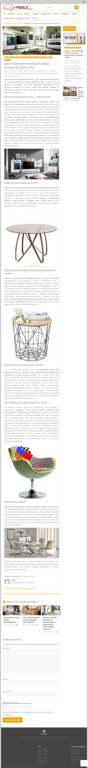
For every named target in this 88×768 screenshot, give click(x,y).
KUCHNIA (18, 57)
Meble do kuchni (42, 760)
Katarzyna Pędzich (69, 63)
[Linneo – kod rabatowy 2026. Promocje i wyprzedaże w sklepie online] (74, 34)
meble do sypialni (39, 73)
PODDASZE (36, 57)
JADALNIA (12, 57)
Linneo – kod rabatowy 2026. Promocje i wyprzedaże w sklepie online (73, 54)
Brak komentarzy (31, 71)
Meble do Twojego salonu (42, 754)
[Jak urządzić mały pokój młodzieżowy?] (12, 607)
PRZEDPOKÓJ (43, 57)
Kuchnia (27, 14)
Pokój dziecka (46, 14)
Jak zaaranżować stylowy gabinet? (19, 588)
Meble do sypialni (42, 759)
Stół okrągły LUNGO (31, 266)
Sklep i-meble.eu (42, 750)
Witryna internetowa (10, 702)
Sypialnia (11, 14)
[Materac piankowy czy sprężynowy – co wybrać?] (70, 87)
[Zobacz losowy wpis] (82, 14)
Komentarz (7, 648)
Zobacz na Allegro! (43, 751)
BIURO (6, 57)
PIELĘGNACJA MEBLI (27, 57)
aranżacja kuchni (44, 71)
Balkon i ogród (9, 18)
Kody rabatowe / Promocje (42, 763)
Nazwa (6, 679)
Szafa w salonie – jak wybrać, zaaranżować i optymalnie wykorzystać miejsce (50, 623)
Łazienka (74, 14)
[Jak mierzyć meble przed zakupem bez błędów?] (31, 607)
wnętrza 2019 (16, 76)
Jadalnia (36, 14)
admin (20, 71)
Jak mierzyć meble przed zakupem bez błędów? (31, 619)
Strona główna (8, 23)
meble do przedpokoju (15, 73)
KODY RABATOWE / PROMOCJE (73, 47)
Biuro (56, 14)
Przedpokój (64, 14)
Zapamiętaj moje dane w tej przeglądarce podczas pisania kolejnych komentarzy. (28, 713)
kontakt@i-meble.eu (76, 762)
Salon (19, 14)
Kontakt (34, 18)
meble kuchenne (50, 73)
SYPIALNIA (18, 23)
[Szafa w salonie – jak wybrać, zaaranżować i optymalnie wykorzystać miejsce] (51, 607)
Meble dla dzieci (42, 757)
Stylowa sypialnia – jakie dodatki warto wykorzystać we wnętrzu (31, 595)
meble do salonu (28, 73)
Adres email (8, 691)
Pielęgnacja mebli (23, 18)
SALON (50, 57)
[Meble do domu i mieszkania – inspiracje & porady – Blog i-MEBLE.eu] (5, 14)
